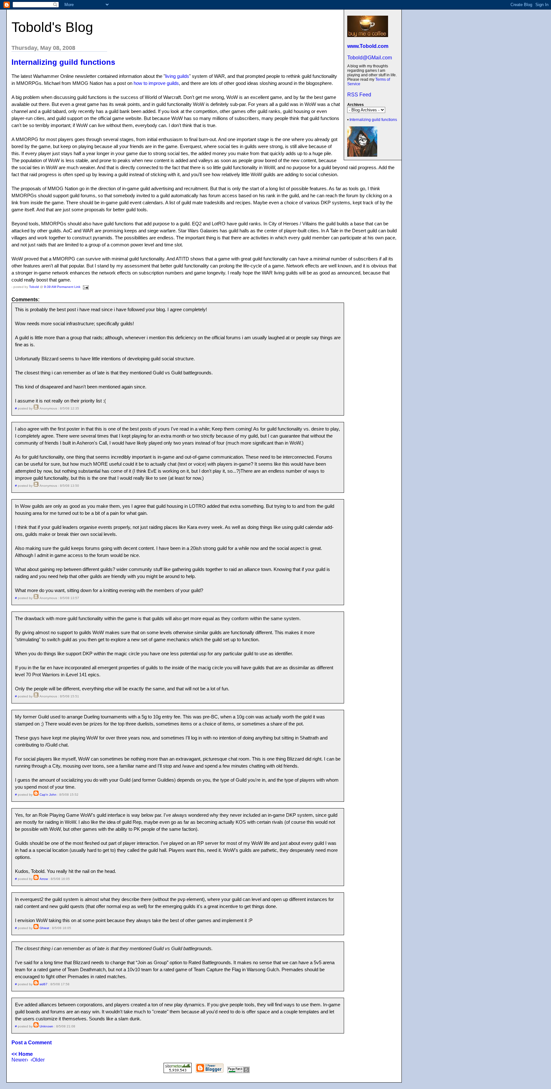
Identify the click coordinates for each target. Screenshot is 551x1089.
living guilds (177, 76)
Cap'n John (48, 794)
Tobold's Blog (52, 27)
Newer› (19, 1060)
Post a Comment (31, 1042)
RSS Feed (359, 94)
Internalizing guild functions (373, 119)
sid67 (44, 984)
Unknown (46, 1026)
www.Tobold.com (367, 46)
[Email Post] (85, 287)
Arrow (44, 879)
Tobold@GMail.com (369, 57)
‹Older (38, 1060)
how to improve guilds (156, 83)
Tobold (34, 287)
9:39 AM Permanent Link (62, 287)
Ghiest (44, 928)
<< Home (22, 1054)
